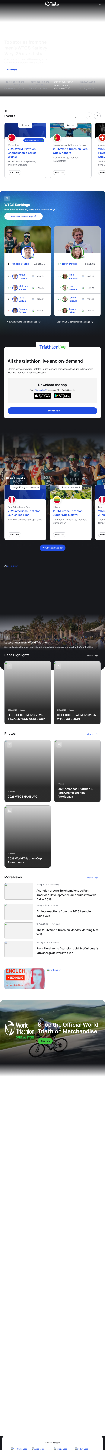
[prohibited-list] (74, 978)
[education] (32, 583)
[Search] (100, 4)
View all (90, 655)
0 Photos (61, 784)
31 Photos (11, 791)
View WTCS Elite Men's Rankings (22, 321)
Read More (12, 69)
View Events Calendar (53, 547)
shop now (45, 1041)
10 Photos (11, 853)
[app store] (42, 396)
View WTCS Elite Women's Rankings (73, 321)
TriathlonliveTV (41, 390)
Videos (22, 710)
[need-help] (24, 978)
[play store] (62, 396)
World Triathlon (52, 4)
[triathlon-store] (19, 1030)
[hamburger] (4, 4)
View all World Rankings (22, 216)
